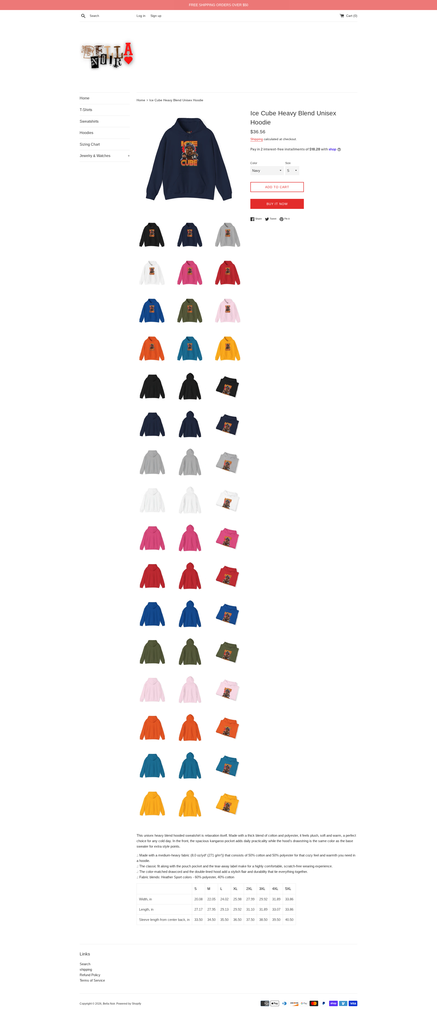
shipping (86, 969)
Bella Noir (109, 1003)
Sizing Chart (90, 144)
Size (288, 163)
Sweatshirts (89, 121)
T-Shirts (86, 110)
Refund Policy (90, 975)
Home (84, 98)
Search (85, 964)
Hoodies (86, 133)
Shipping (256, 139)
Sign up (155, 16)
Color (253, 163)
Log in (141, 16)
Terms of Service (92, 980)
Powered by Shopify (128, 1003)
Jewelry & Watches (105, 156)
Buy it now (277, 204)
